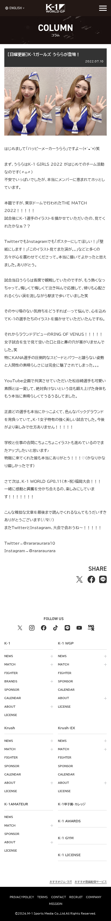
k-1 (71, 804)
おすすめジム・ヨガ (61, 881)
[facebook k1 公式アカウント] (43, 628)
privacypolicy (22, 897)
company (93, 897)
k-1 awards (69, 821)
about (9, 706)
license (10, 715)
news (8, 656)
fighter (11, 673)
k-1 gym (66, 837)
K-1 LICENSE (69, 854)
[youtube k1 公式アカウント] (79, 628)
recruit (76, 897)
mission (55, 903)
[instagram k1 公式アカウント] (32, 628)
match (9, 664)
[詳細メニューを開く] (103, 8)
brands (10, 681)
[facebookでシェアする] (91, 579)
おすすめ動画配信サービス (91, 881)
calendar (12, 698)
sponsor (11, 689)
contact (58, 897)
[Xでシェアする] (79, 579)
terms (42, 897)
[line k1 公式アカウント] (67, 628)
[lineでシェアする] (103, 579)
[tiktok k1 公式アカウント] (55, 628)
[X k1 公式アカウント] (20, 628)
